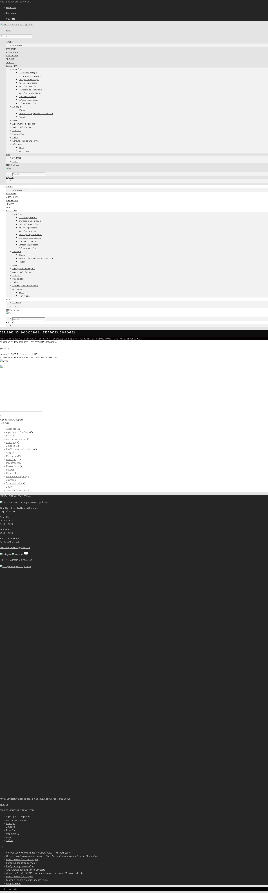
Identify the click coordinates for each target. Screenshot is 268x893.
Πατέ (8, 469)
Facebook (11, 7)
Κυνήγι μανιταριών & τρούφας (20, 866)
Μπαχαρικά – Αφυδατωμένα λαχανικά (36, 113)
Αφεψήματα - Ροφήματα (18, 432)
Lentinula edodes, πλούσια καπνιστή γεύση (27, 880)
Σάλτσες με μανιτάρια (28, 100)
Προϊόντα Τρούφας (27, 96)
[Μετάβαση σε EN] (8, 168)
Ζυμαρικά (16, 130)
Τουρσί (22, 117)
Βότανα (22, 110)
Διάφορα (16, 107)
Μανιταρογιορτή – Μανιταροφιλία (22, 859)
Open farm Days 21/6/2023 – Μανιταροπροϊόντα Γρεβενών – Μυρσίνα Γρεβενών (44, 873)
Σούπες (15, 137)
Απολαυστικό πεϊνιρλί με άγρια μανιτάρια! (25, 870)
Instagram (11, 13)
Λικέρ (15, 120)
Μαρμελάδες (18, 134)
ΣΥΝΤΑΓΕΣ (16, 158)
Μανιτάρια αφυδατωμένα (30, 90)
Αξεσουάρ (17, 144)
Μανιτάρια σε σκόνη (28, 86)
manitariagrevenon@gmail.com (15, 547)
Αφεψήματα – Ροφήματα (23, 124)
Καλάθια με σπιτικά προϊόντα (25, 141)
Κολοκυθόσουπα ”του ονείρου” (21, 863)
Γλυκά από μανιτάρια (28, 73)
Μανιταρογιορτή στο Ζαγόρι (19, 876)
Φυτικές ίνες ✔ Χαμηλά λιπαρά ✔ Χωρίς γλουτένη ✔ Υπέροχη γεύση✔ (39, 852)
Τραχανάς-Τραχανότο (16, 490)
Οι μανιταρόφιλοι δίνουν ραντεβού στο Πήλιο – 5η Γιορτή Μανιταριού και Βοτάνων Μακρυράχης (52, 856)
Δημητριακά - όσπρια (16, 439)
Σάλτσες (10, 480)
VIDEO (15, 161)
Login (8, 30)
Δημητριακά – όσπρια (21, 127)
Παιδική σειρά (12, 466)
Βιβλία (21, 148)
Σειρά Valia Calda (14, 483)
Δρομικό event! (13, 883)
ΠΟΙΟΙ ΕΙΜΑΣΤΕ (19, 45)
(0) (10, 177)
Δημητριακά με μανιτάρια (30, 76)
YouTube (10, 19)
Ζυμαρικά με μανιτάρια (29, 79)
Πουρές (9, 473)
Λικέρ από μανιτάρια (28, 83)
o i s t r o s (9, 889)
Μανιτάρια (17, 69)
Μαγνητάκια (24, 151)
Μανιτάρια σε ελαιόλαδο (30, 93)
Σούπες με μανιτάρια (28, 103)
